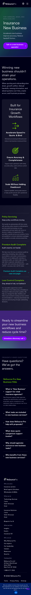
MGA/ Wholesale (9, 504)
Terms (6, 581)
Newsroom (7, 551)
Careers (6, 549)
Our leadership (8, 546)
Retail (5, 506)
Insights (6, 528)
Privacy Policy (14, 581)
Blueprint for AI (9, 521)
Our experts (8, 543)
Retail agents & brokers (11, 489)
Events (6, 531)
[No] (28, 589)
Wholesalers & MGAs (10, 492)
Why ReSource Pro (10, 541)
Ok (16, 592)
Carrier (6, 501)
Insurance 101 (8, 534)
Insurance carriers (9, 487)
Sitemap (23, 581)
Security (6, 554)
